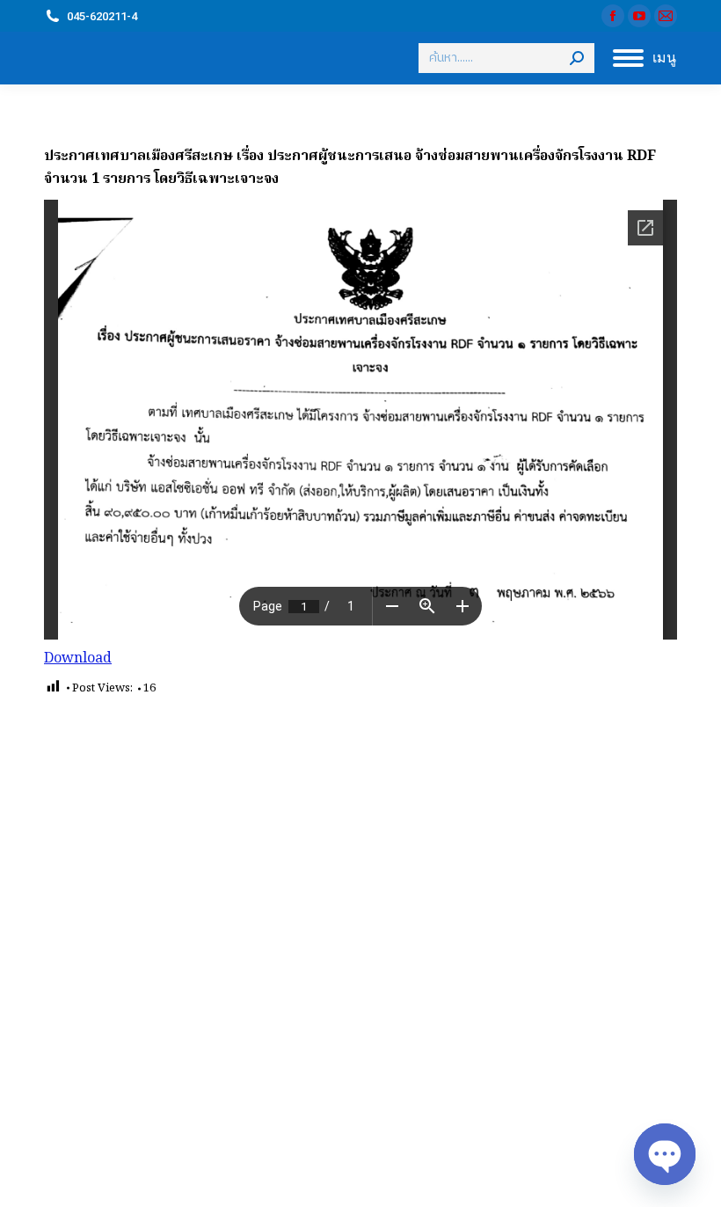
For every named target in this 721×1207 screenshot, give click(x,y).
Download (78, 658)
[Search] (577, 58)
